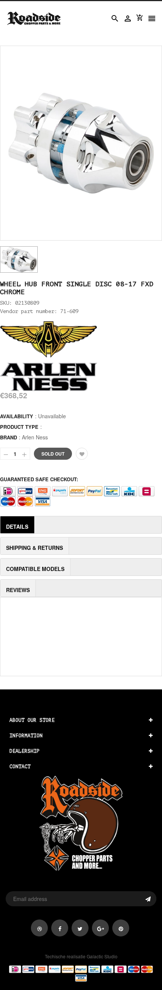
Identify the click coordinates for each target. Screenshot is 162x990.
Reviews (18, 590)
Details (17, 526)
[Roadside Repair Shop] (81, 973)
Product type (19, 426)
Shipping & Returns (34, 547)
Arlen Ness (35, 437)
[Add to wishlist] (82, 454)
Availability (16, 416)
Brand (8, 437)
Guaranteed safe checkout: (39, 479)
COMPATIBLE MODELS (35, 569)
